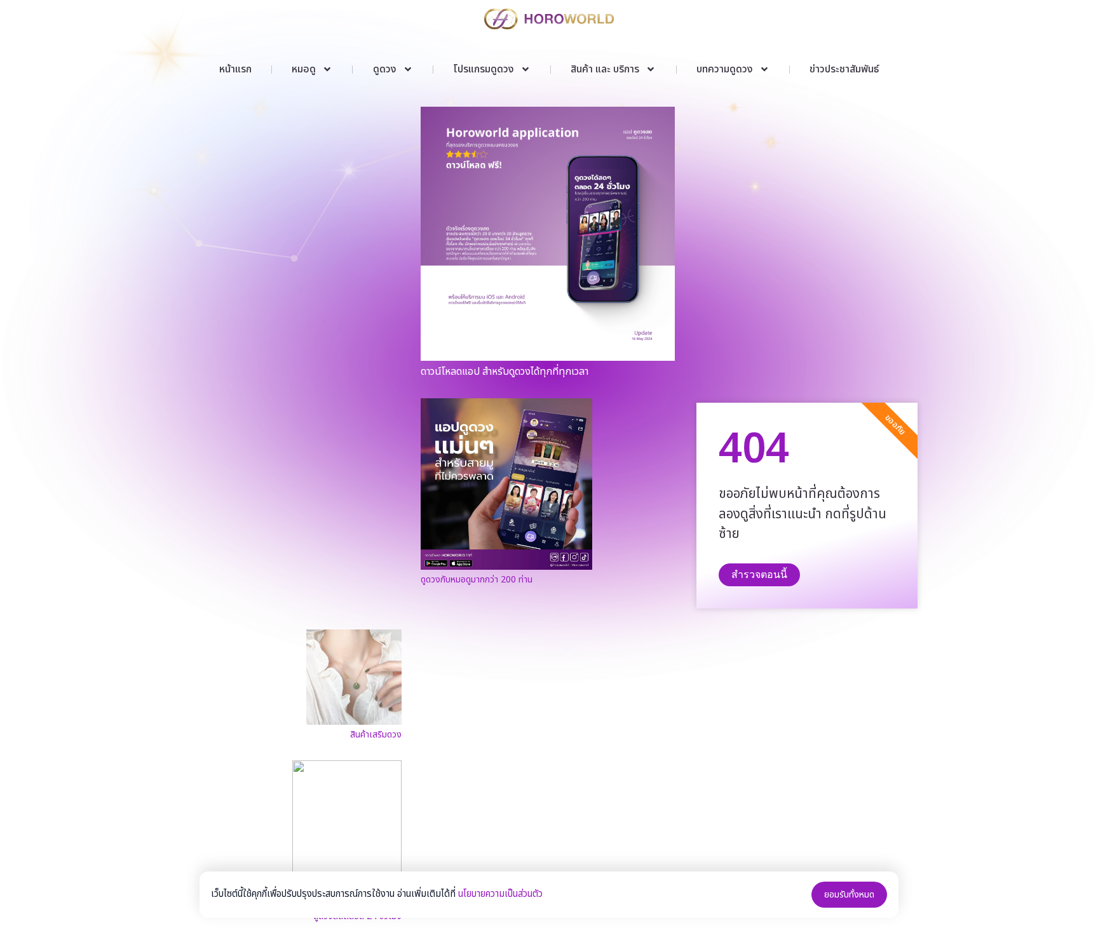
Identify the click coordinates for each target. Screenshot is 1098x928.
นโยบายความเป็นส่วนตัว (500, 894)
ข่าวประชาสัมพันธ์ (844, 69)
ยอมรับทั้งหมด (849, 894)
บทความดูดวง (724, 69)
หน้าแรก (235, 69)
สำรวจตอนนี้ (759, 574)
